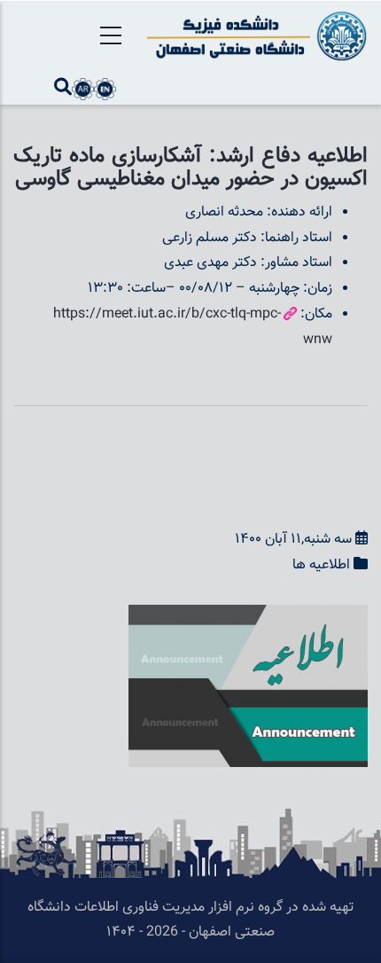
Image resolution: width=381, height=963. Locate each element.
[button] (248, 617)
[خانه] (254, 36)
